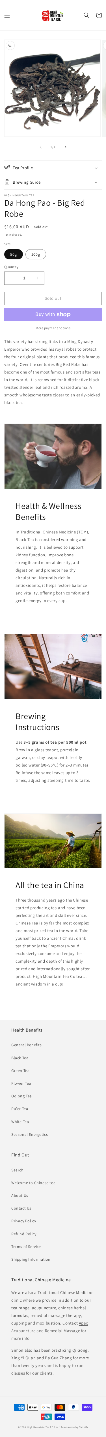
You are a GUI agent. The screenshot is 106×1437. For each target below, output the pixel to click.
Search (17, 1170)
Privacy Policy (23, 1220)
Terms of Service (26, 1246)
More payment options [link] (53, 328)
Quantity (11, 266)
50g (13, 254)
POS (52, 1427)
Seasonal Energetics (29, 1134)
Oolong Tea (21, 1096)
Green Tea (20, 1070)
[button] (7, 15)
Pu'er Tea (19, 1108)
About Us (19, 1195)
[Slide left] (40, 147)
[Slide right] (65, 147)
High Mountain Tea (38, 1427)
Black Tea (19, 1057)
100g (35, 254)
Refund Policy (23, 1233)
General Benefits (26, 1044)
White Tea (20, 1121)
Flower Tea (21, 1083)
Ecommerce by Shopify (74, 1427)
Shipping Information (31, 1259)
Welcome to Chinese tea (33, 1182)
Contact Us (21, 1208)
